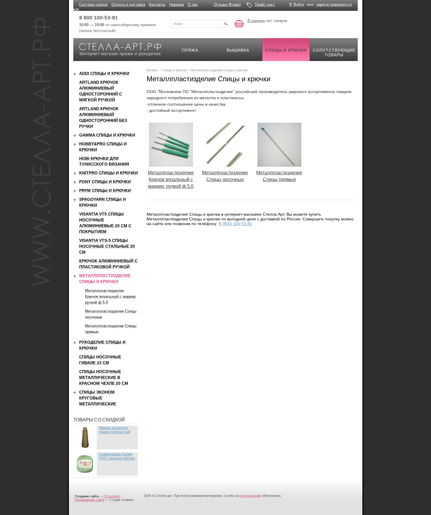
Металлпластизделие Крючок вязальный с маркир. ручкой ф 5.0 (171, 179)
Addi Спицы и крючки (104, 73)
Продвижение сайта (89, 500)
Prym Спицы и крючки (105, 190)
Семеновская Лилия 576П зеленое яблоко (117, 456)
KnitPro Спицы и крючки (108, 172)
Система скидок (93, 4)
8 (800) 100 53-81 (235, 223)
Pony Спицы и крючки (105, 181)
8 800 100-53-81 (98, 18)
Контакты (157, 4)
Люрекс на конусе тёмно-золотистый (114, 430)
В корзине (256, 20)
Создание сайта (87, 496)
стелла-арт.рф (250, 495)
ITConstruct (112, 496)
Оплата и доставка (128, 4)
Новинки (176, 4)
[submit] (226, 23)
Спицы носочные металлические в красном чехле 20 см (103, 377)
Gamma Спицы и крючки (107, 135)
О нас (193, 4)
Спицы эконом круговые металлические (97, 398)
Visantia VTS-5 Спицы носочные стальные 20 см (107, 246)
